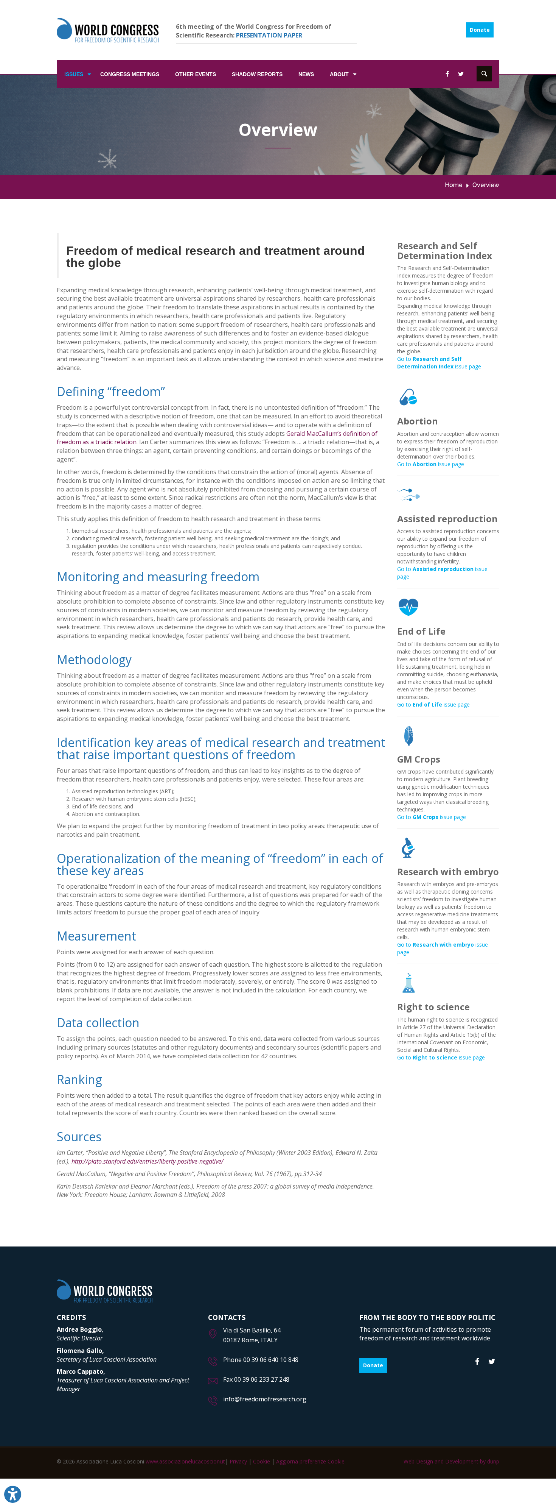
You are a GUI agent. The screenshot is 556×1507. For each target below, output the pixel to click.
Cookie (261, 1461)
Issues (73, 74)
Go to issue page (439, 362)
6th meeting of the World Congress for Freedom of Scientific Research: (253, 30)
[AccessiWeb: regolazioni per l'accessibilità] (13, 1494)
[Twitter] (491, 1362)
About (339, 74)
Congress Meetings (129, 74)
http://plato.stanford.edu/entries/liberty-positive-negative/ (147, 1161)
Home (454, 185)
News (306, 74)
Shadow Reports (257, 74)
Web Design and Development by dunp (451, 1461)
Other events (195, 74)
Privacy (238, 1461)
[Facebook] (477, 1362)
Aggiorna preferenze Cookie (310, 1461)
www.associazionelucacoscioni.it (185, 1461)
